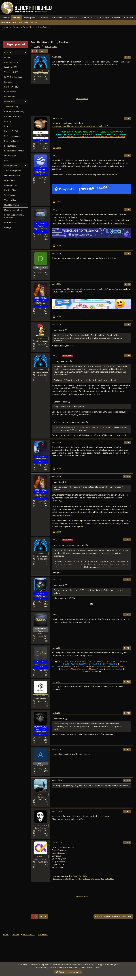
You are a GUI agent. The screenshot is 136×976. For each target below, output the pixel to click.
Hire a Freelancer (12, 175)
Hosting (7, 121)
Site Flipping (10, 195)
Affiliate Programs (12, 170)
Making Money (10, 185)
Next (42, 51)
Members (85, 17)
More (6, 160)
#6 (129, 284)
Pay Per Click (10, 190)
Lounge (7, 227)
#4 (129, 210)
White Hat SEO (11, 72)
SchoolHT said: (60, 401)
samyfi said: (59, 330)
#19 (128, 811)
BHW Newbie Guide (13, 77)
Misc (6, 126)
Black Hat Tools (11, 87)
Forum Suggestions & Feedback (14, 216)
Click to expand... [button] (91, 567)
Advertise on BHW (82, 99)
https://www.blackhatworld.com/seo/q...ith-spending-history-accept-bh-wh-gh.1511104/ (96, 666)
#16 (128, 713)
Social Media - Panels (14, 150)
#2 (129, 118)
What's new (57, 17)
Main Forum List (11, 62)
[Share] (125, 57)
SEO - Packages (11, 141)
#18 (128, 780)
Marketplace (29, 17)
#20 (128, 842)
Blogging (8, 82)
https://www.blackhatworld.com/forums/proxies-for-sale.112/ (80, 126)
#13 (128, 615)
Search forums (30, 22)
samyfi (37, 46)
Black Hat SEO (11, 67)
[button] (65, 17)
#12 (128, 579)
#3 (129, 156)
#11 (128, 540)
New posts (17, 22)
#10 (128, 476)
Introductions (10, 222)
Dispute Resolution (13, 210)
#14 (128, 648)
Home (6, 17)
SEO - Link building (12, 136)
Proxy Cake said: (61, 361)
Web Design (10, 155)
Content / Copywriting (14, 111)
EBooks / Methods (12, 116)
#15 (128, 682)
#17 (128, 749)
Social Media (10, 91)
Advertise (43, 17)
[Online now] (40, 166)
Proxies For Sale (11, 131)
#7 (129, 324)
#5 (129, 253)
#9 (129, 442)
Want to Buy (10, 200)
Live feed (5, 22)
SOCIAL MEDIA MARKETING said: (69, 422)
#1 (129, 57)
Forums (16, 17)
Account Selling (11, 106)
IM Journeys (9, 180)
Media (72, 17)
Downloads (9, 96)
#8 (129, 356)
